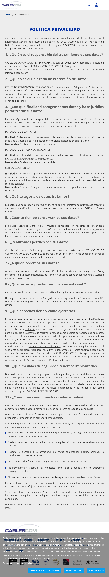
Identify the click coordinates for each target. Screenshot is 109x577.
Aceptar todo (96, 570)
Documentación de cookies (17, 563)
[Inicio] (41, 5)
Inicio (8, 14)
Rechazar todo (74, 570)
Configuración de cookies (44, 570)
